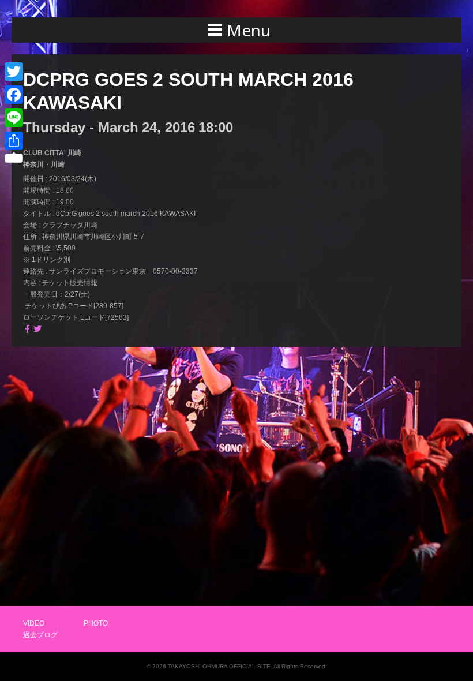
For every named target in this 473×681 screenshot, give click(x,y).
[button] (236, 30)
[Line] (13, 117)
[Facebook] (13, 94)
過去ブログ (40, 635)
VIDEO (33, 623)
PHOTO (96, 623)
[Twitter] (13, 71)
